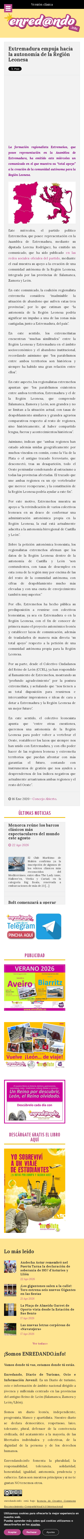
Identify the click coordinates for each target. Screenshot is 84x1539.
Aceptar (12, 1532)
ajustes (35, 1524)
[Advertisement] (42, 107)
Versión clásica (42, 4)
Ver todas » (40, 1343)
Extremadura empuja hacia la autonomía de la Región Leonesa (40, 54)
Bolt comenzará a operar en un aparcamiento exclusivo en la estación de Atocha (34, 887)
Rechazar (32, 1532)
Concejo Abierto (44, 799)
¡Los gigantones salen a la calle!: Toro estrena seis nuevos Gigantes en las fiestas (48, 1290)
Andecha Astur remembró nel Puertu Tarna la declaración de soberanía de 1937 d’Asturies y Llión (45, 1268)
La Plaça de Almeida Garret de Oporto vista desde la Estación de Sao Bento (47, 1309)
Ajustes (50, 1532)
